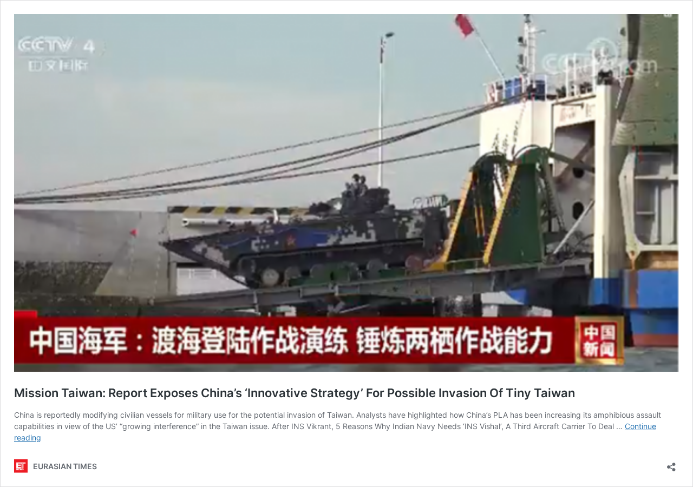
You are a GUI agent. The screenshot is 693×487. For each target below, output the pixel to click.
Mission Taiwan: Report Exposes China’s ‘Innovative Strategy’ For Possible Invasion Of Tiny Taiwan (294, 393)
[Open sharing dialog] (671, 463)
